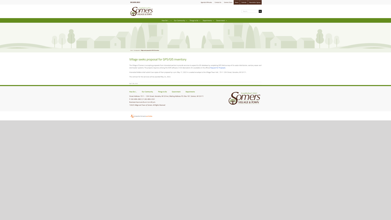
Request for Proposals (217, 68)
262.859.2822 (135, 2)
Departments (190, 91)
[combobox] (250, 11)
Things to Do (162, 91)
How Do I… (133, 91)
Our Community (147, 91)
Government (176, 91)
